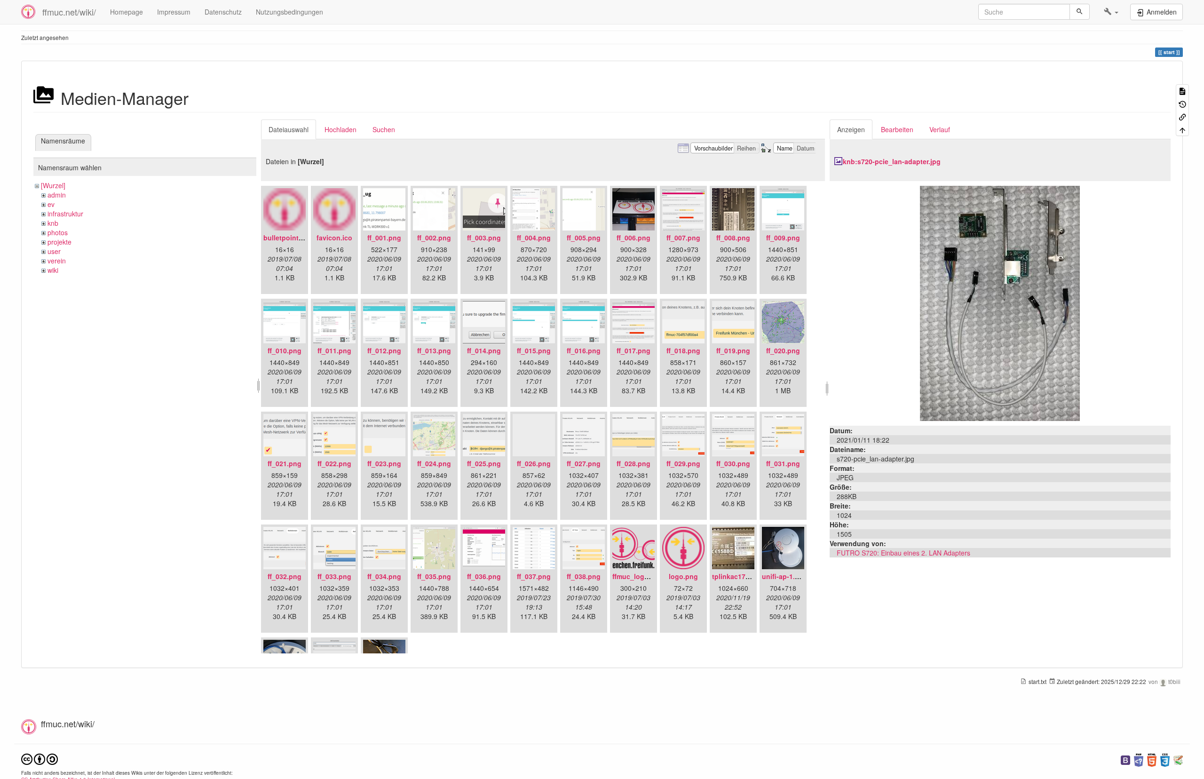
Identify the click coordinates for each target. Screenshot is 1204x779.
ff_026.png (534, 463)
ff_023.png (384, 463)
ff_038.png (584, 576)
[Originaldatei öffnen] (1000, 302)
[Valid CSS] (1165, 759)
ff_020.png (783, 350)
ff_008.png (733, 237)
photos (58, 232)
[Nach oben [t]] (1182, 129)
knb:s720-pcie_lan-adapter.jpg (892, 161)
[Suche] (1079, 12)
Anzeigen (851, 129)
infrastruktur (65, 213)
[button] (1111, 12)
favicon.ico (334, 237)
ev (51, 204)
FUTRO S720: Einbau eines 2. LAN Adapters (903, 552)
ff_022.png (334, 463)
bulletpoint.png (288, 237)
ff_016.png (584, 350)
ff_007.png (683, 237)
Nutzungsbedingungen (289, 11)
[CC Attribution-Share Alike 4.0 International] (39, 758)
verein (57, 260)
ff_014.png (484, 350)
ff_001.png (384, 237)
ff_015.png (534, 350)
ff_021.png (284, 463)
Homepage (126, 11)
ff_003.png (484, 237)
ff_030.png (733, 463)
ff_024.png (434, 463)
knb (53, 223)
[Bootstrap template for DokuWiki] (1125, 759)
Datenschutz (223, 11)
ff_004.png (534, 237)
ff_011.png (334, 350)
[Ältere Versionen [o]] (1182, 103)
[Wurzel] (53, 185)
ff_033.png (334, 576)
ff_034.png (384, 576)
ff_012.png (384, 350)
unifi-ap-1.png (785, 576)
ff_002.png (434, 237)
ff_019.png (733, 350)
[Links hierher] (1182, 116)
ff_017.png (633, 350)
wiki (53, 270)
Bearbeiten (897, 129)
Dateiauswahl (289, 129)
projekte (59, 241)
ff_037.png (534, 576)
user (54, 251)
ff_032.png (284, 576)
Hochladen (340, 129)
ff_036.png (484, 576)
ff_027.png (584, 463)
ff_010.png (284, 350)
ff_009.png (783, 237)
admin (57, 194)
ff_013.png (434, 350)
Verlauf (939, 129)
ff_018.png (683, 350)
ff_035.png (434, 576)
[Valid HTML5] (1151, 759)
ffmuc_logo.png (637, 576)
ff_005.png (584, 237)
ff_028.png (633, 463)
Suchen (383, 129)
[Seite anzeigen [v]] (1182, 90)
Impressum (173, 11)
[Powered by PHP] (1138, 759)
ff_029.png (683, 463)
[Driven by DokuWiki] (1178, 759)
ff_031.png (783, 463)
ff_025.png (484, 463)
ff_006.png (633, 237)
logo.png (683, 576)
